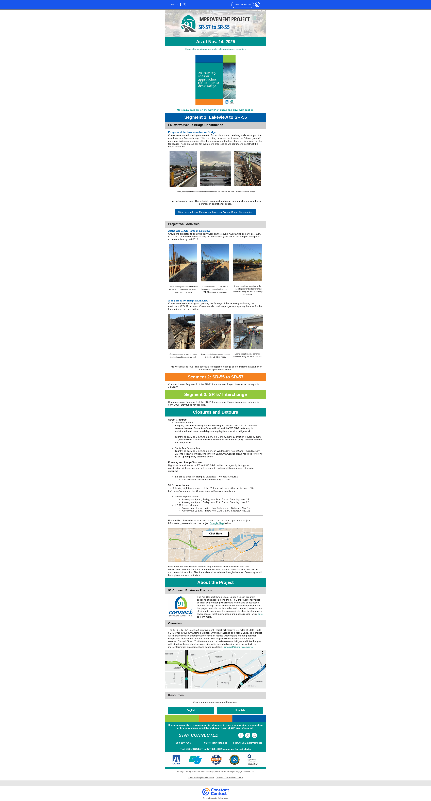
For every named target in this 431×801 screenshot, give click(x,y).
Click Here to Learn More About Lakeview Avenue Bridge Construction (215, 212)
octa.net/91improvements (238, 647)
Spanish (240, 710)
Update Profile (207, 777)
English (191, 710)
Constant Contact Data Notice (229, 777)
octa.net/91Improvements (247, 742)
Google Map (217, 523)
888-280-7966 (183, 742)
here (260, 614)
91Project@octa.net (242, 728)
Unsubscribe (194, 777)
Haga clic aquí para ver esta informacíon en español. (215, 49)
